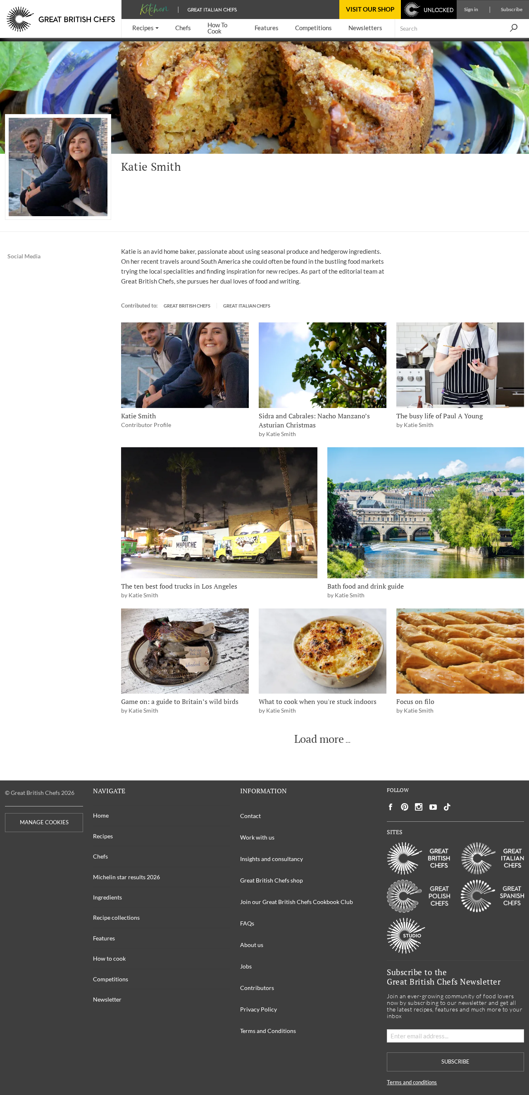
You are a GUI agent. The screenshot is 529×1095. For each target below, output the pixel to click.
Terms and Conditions (268, 1030)
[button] (145, 28)
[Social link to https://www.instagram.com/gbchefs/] (419, 807)
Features (104, 938)
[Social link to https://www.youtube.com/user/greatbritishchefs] (433, 807)
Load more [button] (319, 739)
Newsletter (107, 999)
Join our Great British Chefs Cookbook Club (296, 901)
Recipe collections (116, 917)
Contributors (257, 987)
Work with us (257, 837)
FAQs (247, 923)
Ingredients (107, 897)
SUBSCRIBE (455, 1062)
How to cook (109, 958)
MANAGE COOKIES (44, 822)
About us (251, 944)
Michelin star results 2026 (126, 876)
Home (101, 815)
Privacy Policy (258, 1009)
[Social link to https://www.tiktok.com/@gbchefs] (447, 807)
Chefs (100, 856)
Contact (250, 815)
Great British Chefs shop (271, 880)
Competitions (110, 979)
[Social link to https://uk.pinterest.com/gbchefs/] (404, 807)
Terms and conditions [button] (412, 1082)
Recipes (103, 836)
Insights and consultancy (271, 858)
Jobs (246, 966)
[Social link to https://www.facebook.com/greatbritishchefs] (390, 807)
